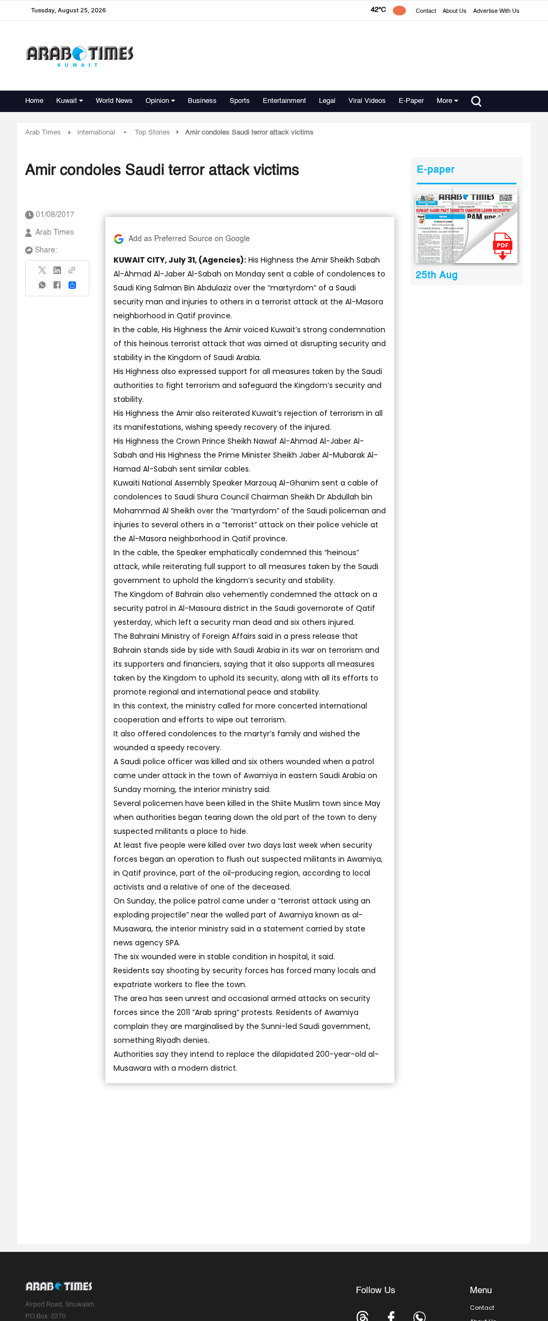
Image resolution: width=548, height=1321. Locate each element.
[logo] (79, 56)
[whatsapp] (42, 288)
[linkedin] (57, 273)
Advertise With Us (496, 11)
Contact (426, 11)
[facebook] (57, 288)
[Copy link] (72, 273)
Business (202, 101)
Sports (240, 101)
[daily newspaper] (466, 229)
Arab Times (43, 132)
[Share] (72, 285)
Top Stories (152, 132)
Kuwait (66, 101)
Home (34, 101)
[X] (42, 273)
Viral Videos (367, 101)
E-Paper (411, 101)
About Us (455, 11)
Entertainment (284, 101)
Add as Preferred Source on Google (189, 239)
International (96, 132)
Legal (327, 101)
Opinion (157, 101)
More (444, 101)
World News (114, 101)
